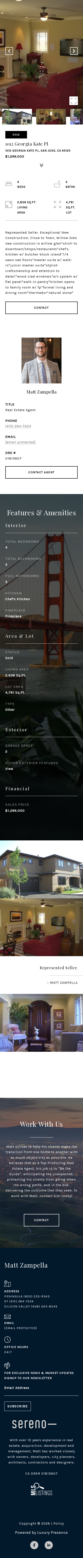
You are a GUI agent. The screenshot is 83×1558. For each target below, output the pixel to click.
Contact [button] (41, 307)
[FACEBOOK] (34, 1545)
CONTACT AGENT (41, 472)
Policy (58, 1523)
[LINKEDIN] (48, 1545)
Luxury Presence (52, 1532)
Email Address (16, 1388)
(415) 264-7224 (18, 426)
